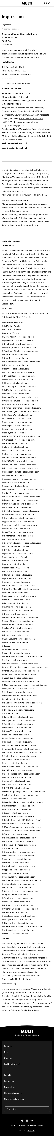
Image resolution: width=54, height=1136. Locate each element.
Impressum (9, 1081)
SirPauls (31, 1131)
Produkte (8, 1046)
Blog (6, 1052)
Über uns (8, 1058)
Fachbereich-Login (12, 1064)
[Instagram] (27, 1120)
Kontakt (7, 1075)
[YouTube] (31, 1120)
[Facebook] (22, 1120)
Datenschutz (9, 1087)
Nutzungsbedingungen (14, 1099)
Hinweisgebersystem (13, 1093)
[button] (3, 3)
